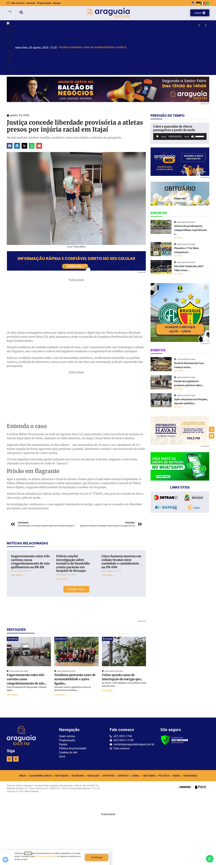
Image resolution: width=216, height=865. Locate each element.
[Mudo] (192, 136)
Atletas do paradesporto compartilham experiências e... (190, 230)
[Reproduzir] (157, 136)
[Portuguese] (207, 3)
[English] (194, 3)
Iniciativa (60, 638)
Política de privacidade (46, 856)
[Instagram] (9, 759)
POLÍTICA (164, 775)
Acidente (12, 638)
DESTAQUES (61, 775)
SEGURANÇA (190, 775)
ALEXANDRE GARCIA (40, 775)
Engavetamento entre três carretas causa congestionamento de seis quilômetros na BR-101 (30, 561)
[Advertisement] (76, 305)
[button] (9, 146)
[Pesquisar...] (21, 13)
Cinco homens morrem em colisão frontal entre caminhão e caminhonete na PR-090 (121, 561)
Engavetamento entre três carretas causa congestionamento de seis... (26, 679)
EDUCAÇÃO (93, 775)
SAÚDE (176, 775)
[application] (180, 136)
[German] (198, 3)
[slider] (200, 136)
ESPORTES (109, 775)
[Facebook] (211, 435)
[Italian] (202, 3)
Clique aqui (180, 198)
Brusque (107, 638)
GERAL (136, 775)
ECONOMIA (78, 775)
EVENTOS (123, 775)
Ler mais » (17, 575)
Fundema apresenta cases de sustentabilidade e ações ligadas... (75, 679)
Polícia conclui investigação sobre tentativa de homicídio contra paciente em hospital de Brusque (73, 563)
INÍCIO (22, 775)
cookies (28, 853)
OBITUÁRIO (149, 775)
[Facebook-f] (16, 759)
